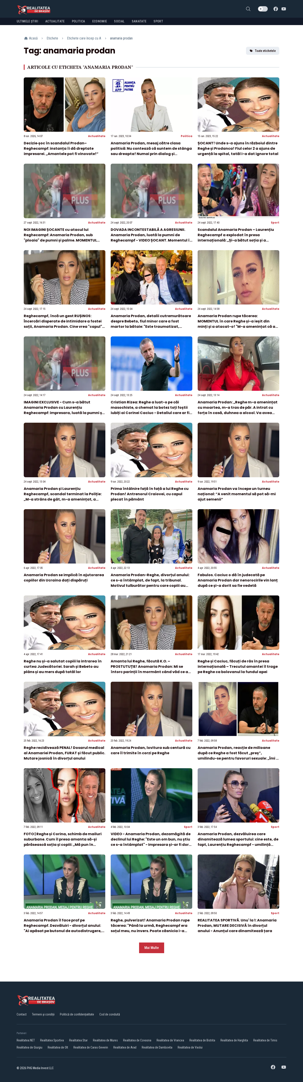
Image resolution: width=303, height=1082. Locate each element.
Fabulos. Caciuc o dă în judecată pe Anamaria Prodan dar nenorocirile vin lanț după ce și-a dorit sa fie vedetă (238, 580)
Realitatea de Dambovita (157, 1047)
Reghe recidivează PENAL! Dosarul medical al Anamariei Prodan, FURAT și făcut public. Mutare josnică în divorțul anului (64, 753)
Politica (186, 136)
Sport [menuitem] (158, 21)
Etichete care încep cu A (84, 38)
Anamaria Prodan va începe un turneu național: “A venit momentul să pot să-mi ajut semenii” (237, 494)
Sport (275, 222)
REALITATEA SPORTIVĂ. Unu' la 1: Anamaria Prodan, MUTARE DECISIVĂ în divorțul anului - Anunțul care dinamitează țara (237, 925)
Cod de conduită (109, 1014)
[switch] (263, 9)
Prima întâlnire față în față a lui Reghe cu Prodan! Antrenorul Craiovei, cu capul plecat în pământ (150, 494)
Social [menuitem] (119, 21)
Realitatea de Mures (105, 1040)
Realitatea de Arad (124, 1047)
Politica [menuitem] (78, 21)
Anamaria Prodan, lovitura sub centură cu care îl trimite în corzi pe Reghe (151, 750)
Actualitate (96, 136)
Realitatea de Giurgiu (29, 1047)
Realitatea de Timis (265, 1040)
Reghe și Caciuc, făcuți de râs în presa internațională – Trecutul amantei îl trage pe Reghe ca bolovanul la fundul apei (238, 666)
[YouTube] (283, 9)
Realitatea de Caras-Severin (90, 1047)
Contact (22, 1014)
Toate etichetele (265, 51)
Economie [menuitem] (99, 21)
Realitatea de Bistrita (202, 1040)
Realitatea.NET (26, 1040)
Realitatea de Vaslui (190, 1047)
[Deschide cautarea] (248, 8)
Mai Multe (151, 948)
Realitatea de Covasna (137, 1040)
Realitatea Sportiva (52, 1040)
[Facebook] (275, 9)
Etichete (52, 38)
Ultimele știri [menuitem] (27, 21)
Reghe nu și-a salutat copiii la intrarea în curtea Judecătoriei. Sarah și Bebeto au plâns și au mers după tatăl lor (63, 666)
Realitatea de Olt (58, 1047)
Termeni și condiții (43, 1014)
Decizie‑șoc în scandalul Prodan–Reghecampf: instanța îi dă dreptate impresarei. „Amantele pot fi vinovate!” (61, 148)
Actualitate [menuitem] (55, 21)
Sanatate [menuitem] (139, 21)
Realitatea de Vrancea (170, 1040)
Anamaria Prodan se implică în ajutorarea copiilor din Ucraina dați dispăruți (64, 577)
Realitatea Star (78, 1040)
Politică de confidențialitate (77, 1014)
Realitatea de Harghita (234, 1040)
